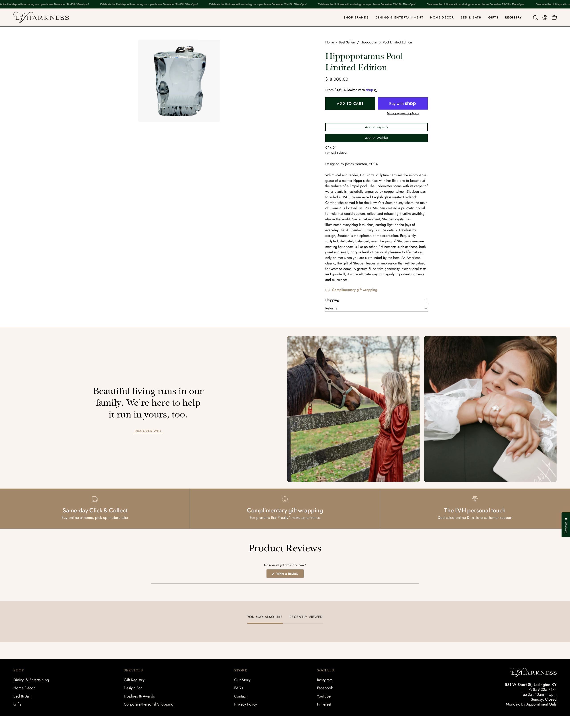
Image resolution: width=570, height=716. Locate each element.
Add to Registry (376, 127)
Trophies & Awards (139, 696)
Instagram (325, 680)
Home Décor (24, 688)
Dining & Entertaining (31, 680)
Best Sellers (347, 42)
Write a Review (289, 574)
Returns (331, 308)
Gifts (17, 704)
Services (133, 670)
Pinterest (324, 704)
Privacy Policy (245, 704)
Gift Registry (134, 680)
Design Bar (133, 688)
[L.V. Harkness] (41, 17)
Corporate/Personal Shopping (148, 704)
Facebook (325, 688)
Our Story (242, 680)
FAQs (238, 688)
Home (329, 42)
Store (240, 670)
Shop (18, 670)
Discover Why (148, 431)
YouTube (324, 696)
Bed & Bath (22, 696)
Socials (325, 670)
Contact (240, 696)
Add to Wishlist (376, 138)
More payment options (403, 113)
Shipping (332, 300)
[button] (535, 17)
